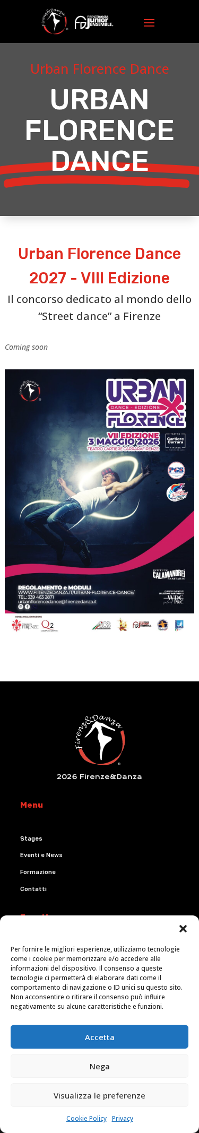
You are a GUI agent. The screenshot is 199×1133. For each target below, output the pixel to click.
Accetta (100, 1037)
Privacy (122, 1118)
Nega (100, 1066)
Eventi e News (41, 855)
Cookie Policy (86, 1118)
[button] (183, 928)
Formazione (38, 872)
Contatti (33, 889)
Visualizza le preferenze (99, 1095)
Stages (31, 838)
